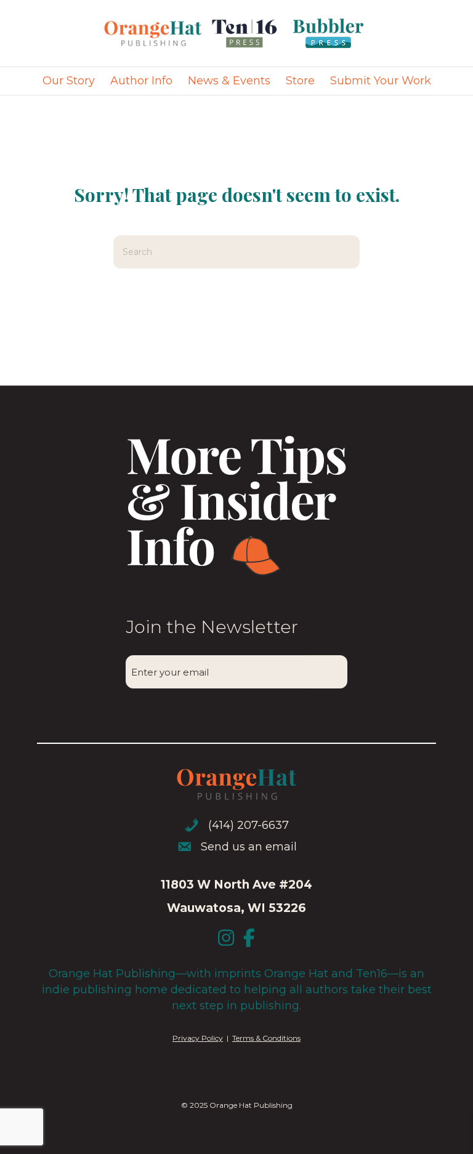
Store (300, 80)
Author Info (141, 80)
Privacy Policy (197, 1038)
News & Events (229, 80)
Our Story (68, 80)
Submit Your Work (380, 80)
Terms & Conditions (266, 1038)
